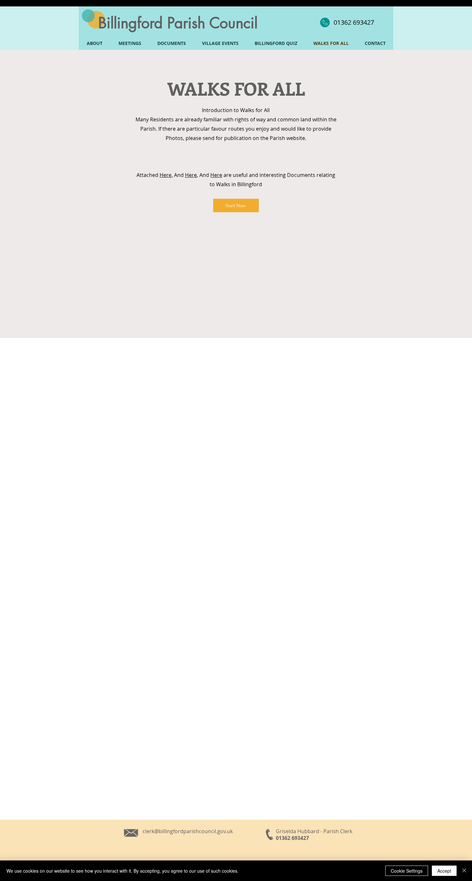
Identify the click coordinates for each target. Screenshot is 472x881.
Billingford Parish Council (178, 22)
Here (191, 175)
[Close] (464, 871)
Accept (444, 871)
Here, (166, 175)
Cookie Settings (407, 871)
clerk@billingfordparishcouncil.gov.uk (188, 831)
